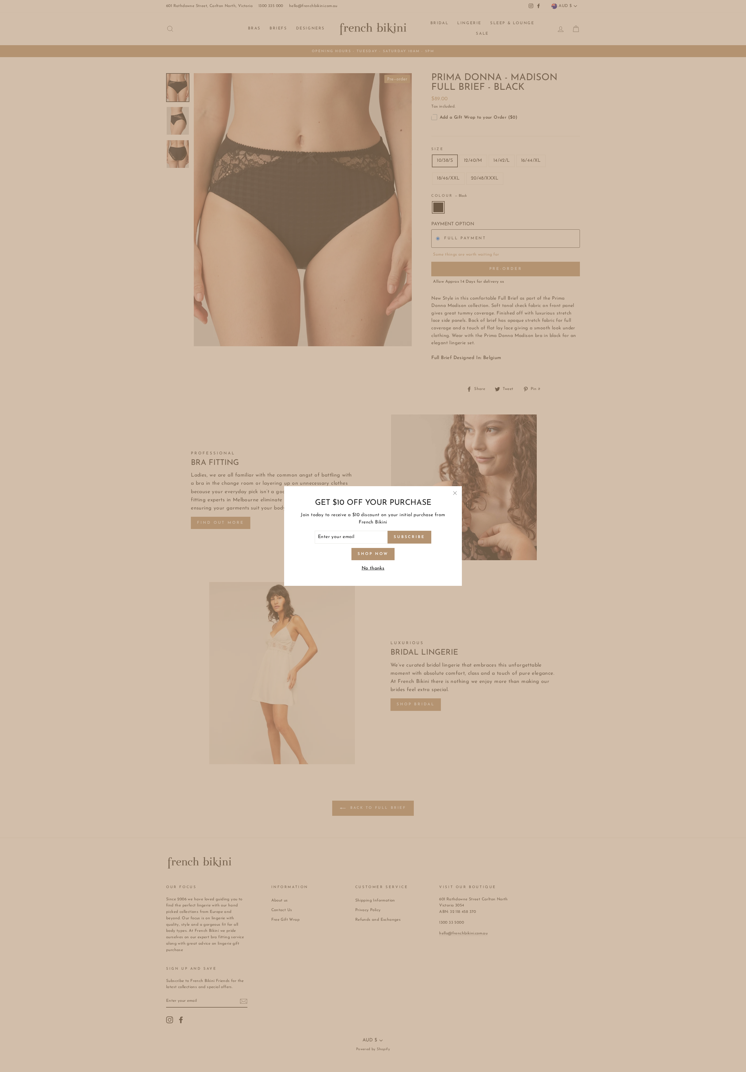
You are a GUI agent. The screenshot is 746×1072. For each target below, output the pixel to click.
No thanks (373, 568)
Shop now (373, 554)
